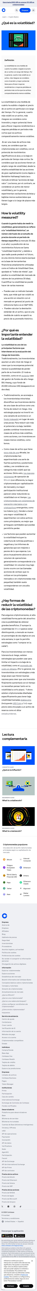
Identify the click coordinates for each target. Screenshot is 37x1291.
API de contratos (8, 1170)
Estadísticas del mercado (11, 977)
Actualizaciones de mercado (12, 992)
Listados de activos (9, 1075)
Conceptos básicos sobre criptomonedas (17, 983)
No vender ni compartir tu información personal (16, 960)
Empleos (5, 928)
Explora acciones (8, 974)
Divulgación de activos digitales (14, 964)
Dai (24, 703)
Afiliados (5, 931)
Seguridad (6, 940)
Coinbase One (7, 1056)
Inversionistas (7, 943)
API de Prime (7, 1167)
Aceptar (26, 1286)
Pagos (4, 1081)
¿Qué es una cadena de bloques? (14, 1001)
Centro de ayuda (8, 1019)
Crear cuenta (7, 1025)
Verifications (7, 1146)
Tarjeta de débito (8, 1065)
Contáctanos (6, 1022)
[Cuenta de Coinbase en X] (2, 1206)
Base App (5, 1053)
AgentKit (5, 1152)
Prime (4, 1091)
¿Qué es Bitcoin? (8, 995)
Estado (4, 1044)
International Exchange (11, 1100)
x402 (4, 1131)
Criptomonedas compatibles (12, 1040)
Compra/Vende (7, 1050)
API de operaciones (9, 1134)
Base (4, 1115)
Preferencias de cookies (11, 956)
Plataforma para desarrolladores (14, 1112)
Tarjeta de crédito (8, 1062)
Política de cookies (9, 953)
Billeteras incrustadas (10, 1122)
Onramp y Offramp (9, 1128)
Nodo (4, 1149)
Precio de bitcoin (8, 1177)
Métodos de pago (8, 1034)
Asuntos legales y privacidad (13, 949)
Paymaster (6, 1137)
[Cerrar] (32, 1261)
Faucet (4, 1158)
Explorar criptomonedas (11, 971)
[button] (33, 10)
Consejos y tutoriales (10, 986)
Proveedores (7, 946)
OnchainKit (6, 1140)
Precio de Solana (8, 1183)
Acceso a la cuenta (9, 1037)
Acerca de (5, 925)
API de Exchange (8, 1161)
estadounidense (9, 714)
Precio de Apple (8, 1196)
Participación (7, 1094)
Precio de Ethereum (9, 1180)
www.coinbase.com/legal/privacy (12, 1245)
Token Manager (7, 1084)
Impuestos (6, 1013)
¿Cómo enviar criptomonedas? (13, 1010)
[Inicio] (4, 10)
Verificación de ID (8, 1028)
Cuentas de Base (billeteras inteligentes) (17, 1125)
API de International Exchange (13, 1164)
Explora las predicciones (11, 1068)
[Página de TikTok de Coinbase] (20, 1206)
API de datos (6, 1143)
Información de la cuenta (11, 1031)
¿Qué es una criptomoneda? (12, 998)
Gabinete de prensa (9, 937)
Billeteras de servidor (10, 1118)
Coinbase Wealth (8, 1059)
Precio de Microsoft (9, 1199)
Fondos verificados (9, 1106)
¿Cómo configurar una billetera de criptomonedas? (15, 1005)
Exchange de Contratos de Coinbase (15, 1103)
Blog (3, 934)
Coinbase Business (9, 1078)
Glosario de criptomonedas (12, 989)
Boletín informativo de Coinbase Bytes (16, 980)
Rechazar (10, 1286)
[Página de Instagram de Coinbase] (14, 1206)
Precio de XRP (7, 1186)
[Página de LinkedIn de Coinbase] (8, 1206)
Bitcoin (7, 480)
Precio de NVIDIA (8, 1193)
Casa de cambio (8, 1097)
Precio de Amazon (8, 1202)
